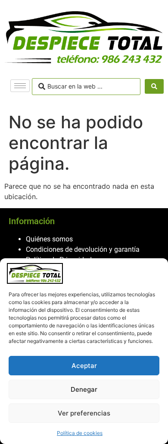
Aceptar (84, 366)
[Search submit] (154, 86)
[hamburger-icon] (20, 85)
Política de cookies (80, 433)
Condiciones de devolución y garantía (83, 249)
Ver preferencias (84, 413)
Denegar (84, 389)
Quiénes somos (49, 239)
